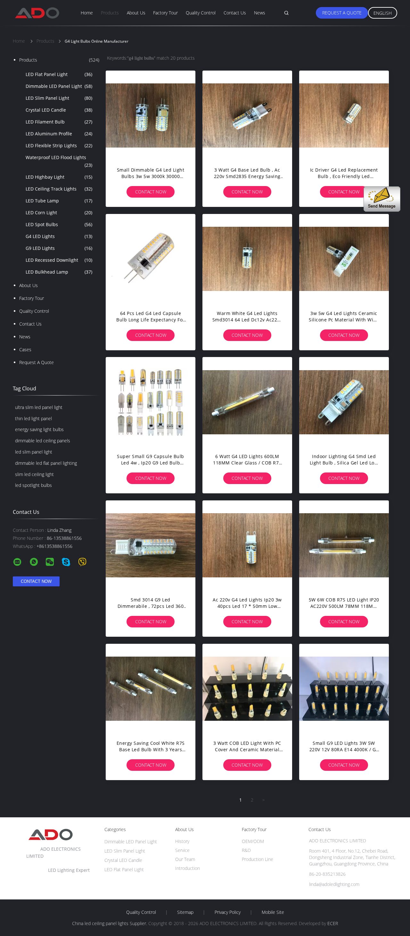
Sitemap (185, 912)
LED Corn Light (59, 212)
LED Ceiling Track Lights (59, 189)
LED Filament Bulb (59, 122)
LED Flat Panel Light (59, 74)
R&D (246, 850)
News (259, 13)
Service (182, 850)
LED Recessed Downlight (59, 260)
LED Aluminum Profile (59, 134)
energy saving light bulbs (39, 429)
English (382, 13)
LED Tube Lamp (59, 201)
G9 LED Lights (59, 248)
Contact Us (235, 13)
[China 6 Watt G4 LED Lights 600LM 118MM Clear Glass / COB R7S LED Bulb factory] (247, 402)
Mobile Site (273, 912)
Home (87, 13)
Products (110, 13)
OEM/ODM (253, 841)
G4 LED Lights (59, 236)
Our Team (185, 859)
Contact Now (150, 192)
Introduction (187, 868)
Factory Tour (165, 13)
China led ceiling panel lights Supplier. (110, 923)
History (182, 841)
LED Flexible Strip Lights (59, 145)
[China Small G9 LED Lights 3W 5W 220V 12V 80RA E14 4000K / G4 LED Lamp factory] (344, 689)
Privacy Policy (228, 912)
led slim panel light (33, 452)
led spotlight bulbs (33, 485)
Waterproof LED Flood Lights (59, 161)
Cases (25, 349)
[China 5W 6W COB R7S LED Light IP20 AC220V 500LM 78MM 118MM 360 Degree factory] (344, 545)
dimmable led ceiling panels (42, 441)
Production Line (257, 859)
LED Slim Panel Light (59, 98)
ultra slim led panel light (38, 407)
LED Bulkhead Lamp (59, 272)
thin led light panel (33, 418)
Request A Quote (342, 13)
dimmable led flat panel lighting (46, 463)
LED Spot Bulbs (59, 224)
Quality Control (201, 13)
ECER (332, 923)
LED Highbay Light (59, 177)
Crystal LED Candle (59, 110)
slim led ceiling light (34, 474)
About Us (136, 13)
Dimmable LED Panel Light (59, 86)
